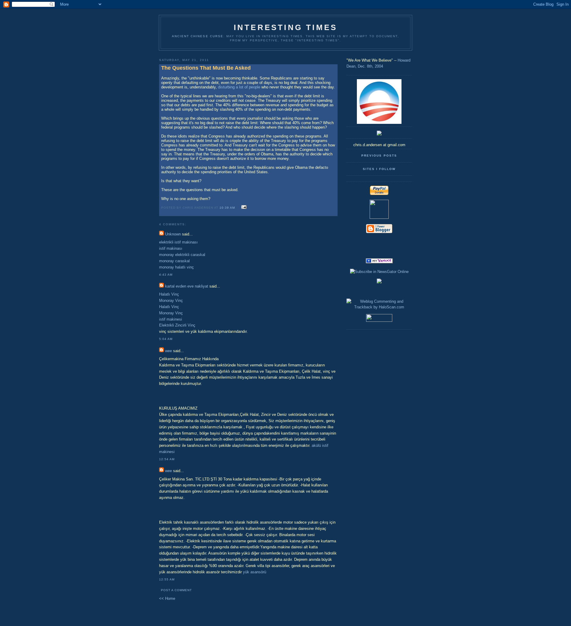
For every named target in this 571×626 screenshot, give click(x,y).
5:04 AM (165, 339)
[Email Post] (243, 207)
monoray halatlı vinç (176, 267)
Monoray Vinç (171, 300)
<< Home (167, 598)
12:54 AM (167, 459)
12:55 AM (167, 579)
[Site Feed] (379, 242)
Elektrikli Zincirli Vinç (177, 325)
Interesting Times (285, 27)
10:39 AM (227, 207)
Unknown (173, 234)
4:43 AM (165, 274)
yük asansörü (254, 572)
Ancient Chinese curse (197, 36)
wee (168, 351)
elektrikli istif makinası (178, 242)
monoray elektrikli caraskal (182, 254)
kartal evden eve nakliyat (186, 286)
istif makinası (170, 248)
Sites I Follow (379, 169)
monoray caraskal (174, 261)
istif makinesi (170, 319)
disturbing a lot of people (239, 87)
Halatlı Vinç (169, 294)
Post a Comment (176, 590)
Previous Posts (379, 155)
